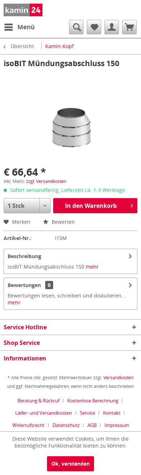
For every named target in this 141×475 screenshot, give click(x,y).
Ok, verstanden (70, 463)
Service (87, 413)
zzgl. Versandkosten (46, 181)
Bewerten (62, 221)
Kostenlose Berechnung (92, 400)
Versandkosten (118, 378)
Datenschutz (66, 425)
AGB (92, 425)
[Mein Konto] (111, 27)
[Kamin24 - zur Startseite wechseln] (23, 10)
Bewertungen (24, 285)
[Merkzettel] (94, 27)
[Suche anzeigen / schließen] (76, 27)
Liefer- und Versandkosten (43, 413)
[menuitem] (19, 27)
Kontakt (111, 413)
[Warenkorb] (129, 27)
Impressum (116, 425)
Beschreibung (24, 256)
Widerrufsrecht (28, 425)
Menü (26, 27)
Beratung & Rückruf (38, 400)
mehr (92, 266)
